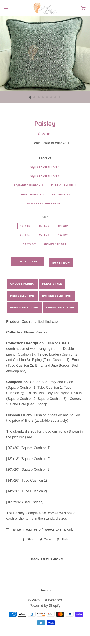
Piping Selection (24, 307)
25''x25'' (26, 235)
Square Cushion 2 (45, 176)
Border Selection (57, 295)
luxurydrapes (52, 600)
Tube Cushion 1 (63, 185)
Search (45, 590)
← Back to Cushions (45, 559)
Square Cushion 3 (28, 185)
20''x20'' (45, 226)
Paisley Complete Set (45, 203)
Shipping (26, 143)
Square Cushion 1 (45, 167)
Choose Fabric (22, 283)
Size (45, 217)
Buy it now (61, 262)
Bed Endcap (61, 194)
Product (45, 158)
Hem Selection (22, 295)
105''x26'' (30, 244)
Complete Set (55, 244)
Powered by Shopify (45, 606)
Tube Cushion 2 (31, 194)
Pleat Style (52, 283)
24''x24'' (64, 226)
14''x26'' (64, 235)
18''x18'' (26, 226)
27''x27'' (45, 235)
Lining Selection (60, 307)
